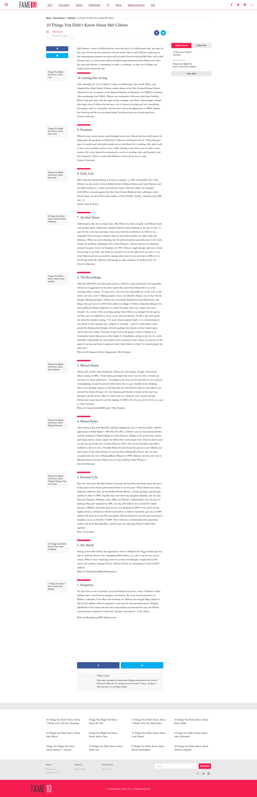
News (50, 5)
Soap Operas (64, 5)
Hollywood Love (52, 772)
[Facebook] (156, 32)
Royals (119, 5)
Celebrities (71, 18)
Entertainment (94, 5)
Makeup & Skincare (136, 5)
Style (153, 5)
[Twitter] (163, 32)
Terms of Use (106, 769)
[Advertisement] (120, 640)
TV (108, 5)
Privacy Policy (107, 765)
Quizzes (79, 5)
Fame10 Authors (80, 769)
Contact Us (78, 765)
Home (48, 18)
